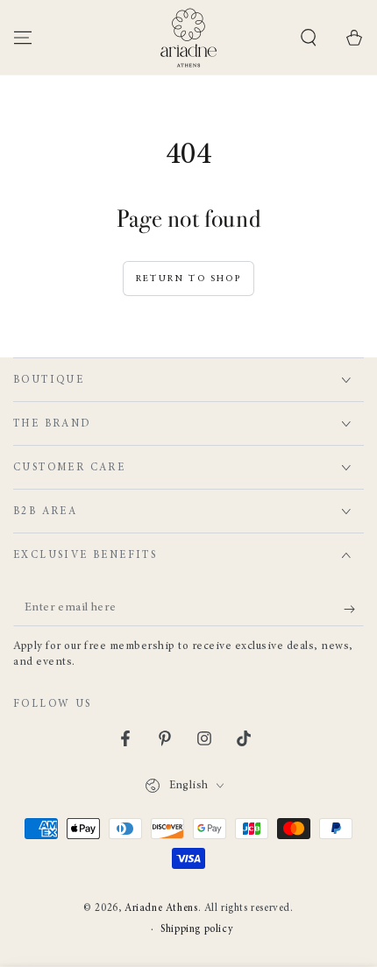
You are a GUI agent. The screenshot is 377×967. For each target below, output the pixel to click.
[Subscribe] (354, 608)
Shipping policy (196, 929)
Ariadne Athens (160, 908)
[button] (308, 38)
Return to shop (188, 279)
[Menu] (23, 38)
